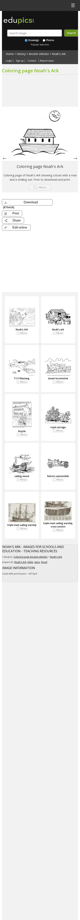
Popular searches (40, 44)
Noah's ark (58, 329)
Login (9, 61)
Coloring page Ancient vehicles (30, 557)
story (37, 562)
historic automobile (58, 476)
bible (30, 562)
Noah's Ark (59, 54)
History (21, 54)
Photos (50, 40)
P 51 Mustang (21, 378)
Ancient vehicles (39, 54)
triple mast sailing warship (22, 525)
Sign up (20, 61)
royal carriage (58, 427)
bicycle (22, 431)
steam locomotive (58, 378)
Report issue (47, 61)
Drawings (33, 40)
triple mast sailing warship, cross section (58, 525)
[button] (16, 227)
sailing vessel (22, 476)
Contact (32, 61)
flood (44, 562)
